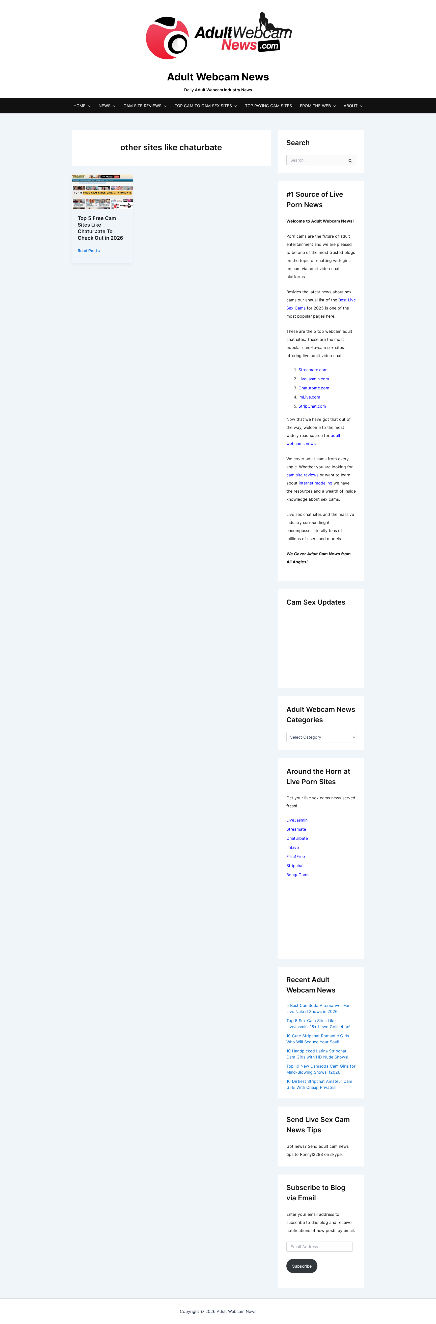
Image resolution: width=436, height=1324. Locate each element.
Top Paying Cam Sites (268, 105)
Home (79, 105)
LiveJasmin (297, 820)
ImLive (292, 847)
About (351, 105)
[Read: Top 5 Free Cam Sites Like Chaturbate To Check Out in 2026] (102, 191)
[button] (88, 105)
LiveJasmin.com (313, 378)
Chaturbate (297, 838)
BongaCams (297, 874)
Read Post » (89, 251)
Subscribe (302, 1266)
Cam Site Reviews (142, 105)
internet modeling (315, 483)
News (105, 105)
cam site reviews (302, 474)
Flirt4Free (295, 856)
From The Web (315, 105)
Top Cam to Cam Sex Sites (203, 105)
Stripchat (295, 865)
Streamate (296, 829)
